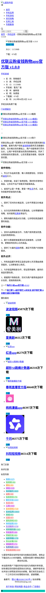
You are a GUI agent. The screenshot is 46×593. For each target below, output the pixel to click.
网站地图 (19, 587)
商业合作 (27, 587)
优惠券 (18, 214)
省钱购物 (26, 146)
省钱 (5, 176)
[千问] (15, 433)
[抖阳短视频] (12, 447)
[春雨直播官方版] (14, 381)
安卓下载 (10, 44)
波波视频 (12, 309)
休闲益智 (11, 523)
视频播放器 (13, 529)
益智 (9, 494)
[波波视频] (11, 303)
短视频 (10, 482)
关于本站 (10, 587)
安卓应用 (12, 512)
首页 (8, 10)
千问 (9, 438)
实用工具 (10, 21)
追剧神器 (12, 538)
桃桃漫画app (14, 407)
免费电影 (12, 547)
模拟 (9, 485)
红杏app (11, 352)
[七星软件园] (7, 3)
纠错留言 (7, 109)
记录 (9, 518)
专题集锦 (10, 24)
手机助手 (11, 532)
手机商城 (5, 74)
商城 (9, 515)
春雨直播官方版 (16, 387)
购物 (10, 479)
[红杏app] (10, 347)
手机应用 (10, 13)
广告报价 (36, 587)
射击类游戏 (13, 550)
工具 (10, 506)
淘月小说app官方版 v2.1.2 (18, 285)
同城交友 (11, 535)
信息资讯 (11, 497)
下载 (8, 315)
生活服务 (12, 526)
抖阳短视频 (13, 453)
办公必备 (11, 541)
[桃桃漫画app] (10, 402)
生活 (31, 189)
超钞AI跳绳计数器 (18, 367)
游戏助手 (11, 544)
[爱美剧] (14, 332)
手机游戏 (10, 16)
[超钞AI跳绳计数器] (15, 362)
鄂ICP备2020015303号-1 (22, 579)
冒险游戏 (11, 521)
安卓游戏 (12, 509)
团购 (18, 248)
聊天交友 (12, 500)
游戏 (10, 488)
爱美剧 (10, 337)
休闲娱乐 (12, 491)
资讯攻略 (10, 19)
